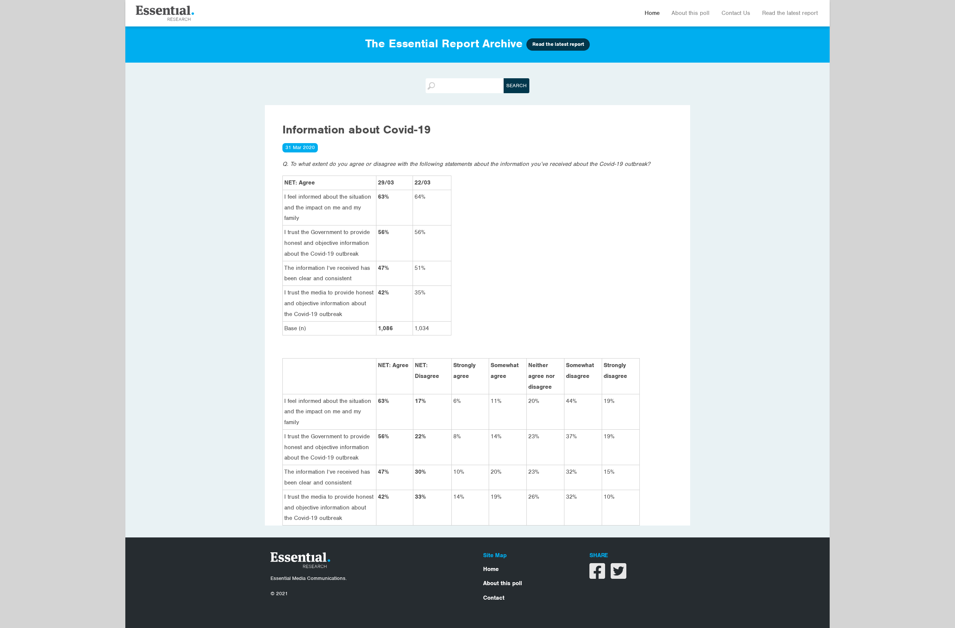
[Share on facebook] (598, 576)
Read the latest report (790, 13)
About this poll (690, 13)
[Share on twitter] (618, 576)
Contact (493, 598)
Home (652, 13)
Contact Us (735, 13)
